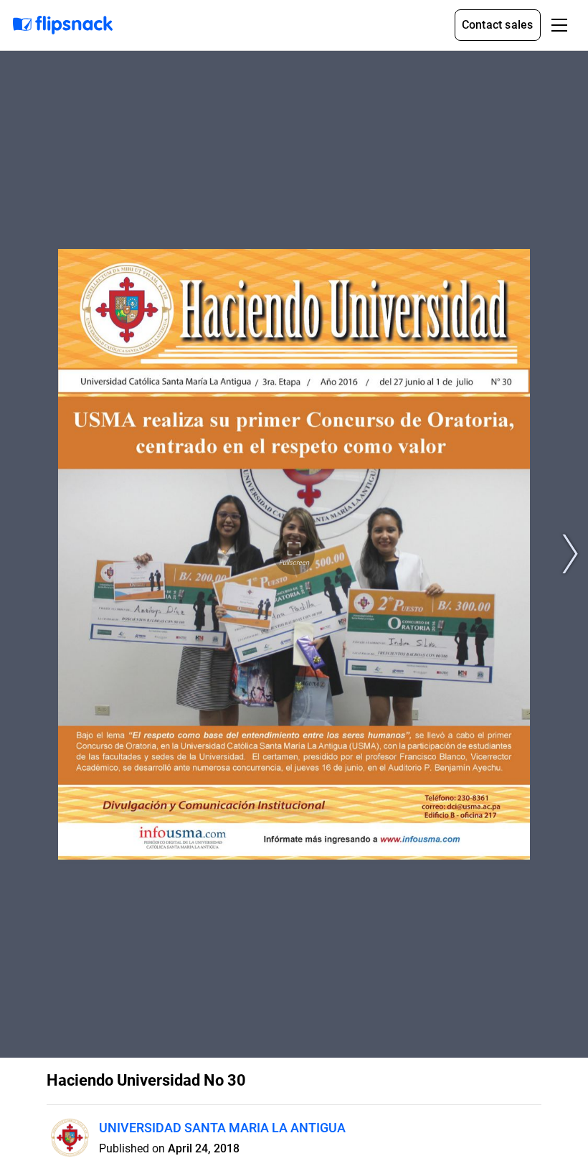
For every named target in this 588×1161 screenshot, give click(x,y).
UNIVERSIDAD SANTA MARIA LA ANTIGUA (222, 1127)
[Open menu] (559, 25)
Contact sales (498, 25)
